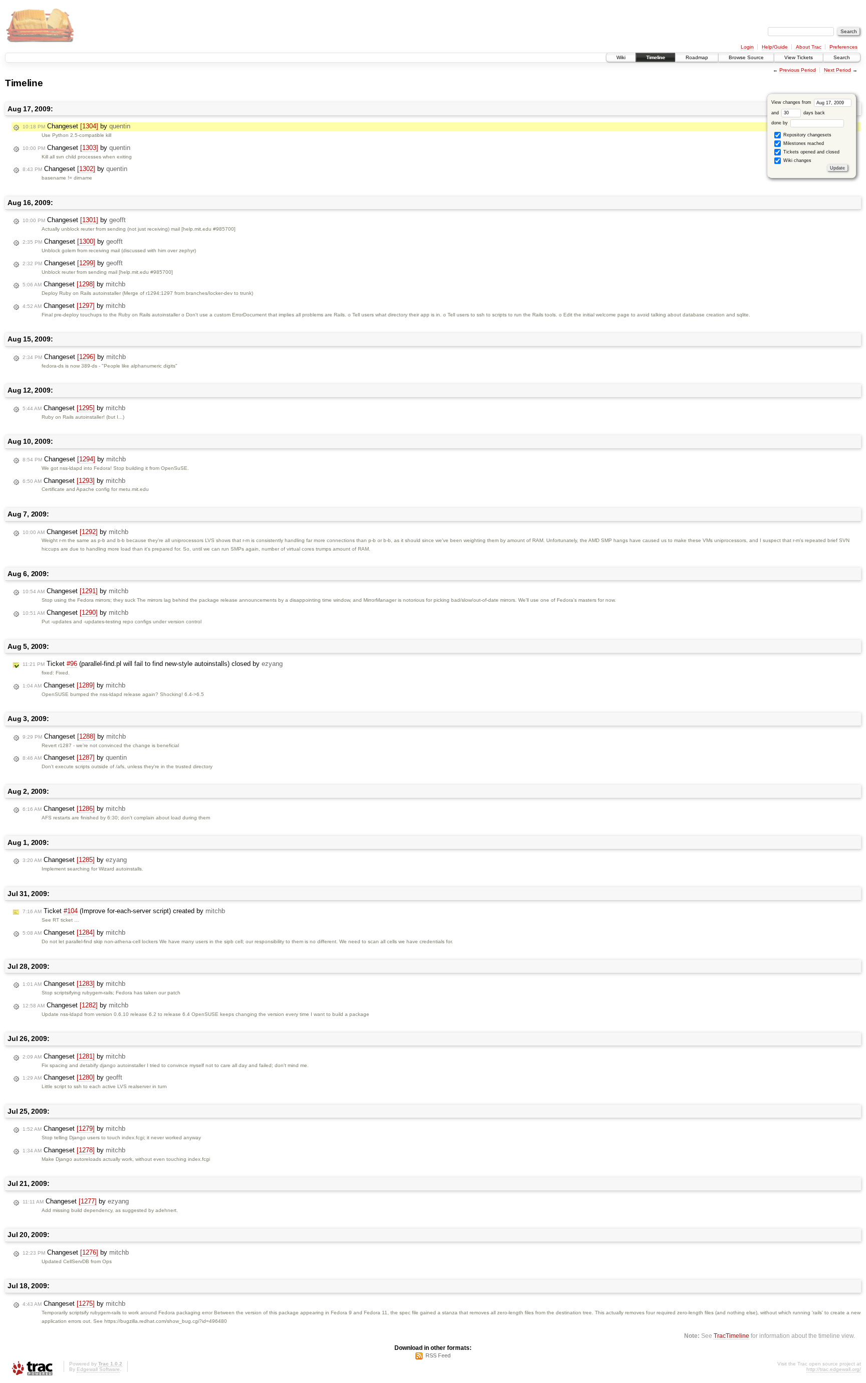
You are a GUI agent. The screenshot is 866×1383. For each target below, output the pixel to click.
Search (841, 57)
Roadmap (697, 57)
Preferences (843, 47)
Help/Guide (775, 47)
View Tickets (798, 57)
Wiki (620, 57)
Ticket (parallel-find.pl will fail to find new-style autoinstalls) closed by (153, 663)
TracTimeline (731, 1335)
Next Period (837, 70)
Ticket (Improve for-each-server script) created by (124, 911)
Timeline (655, 57)
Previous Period (797, 70)
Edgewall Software (98, 1369)
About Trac (808, 47)
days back (813, 112)
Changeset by (76, 126)
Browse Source (746, 57)
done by (780, 122)
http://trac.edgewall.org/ (833, 1369)
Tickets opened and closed (810, 151)
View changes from (792, 102)
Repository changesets (806, 134)
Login (747, 47)
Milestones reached (803, 143)
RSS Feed (438, 1355)
